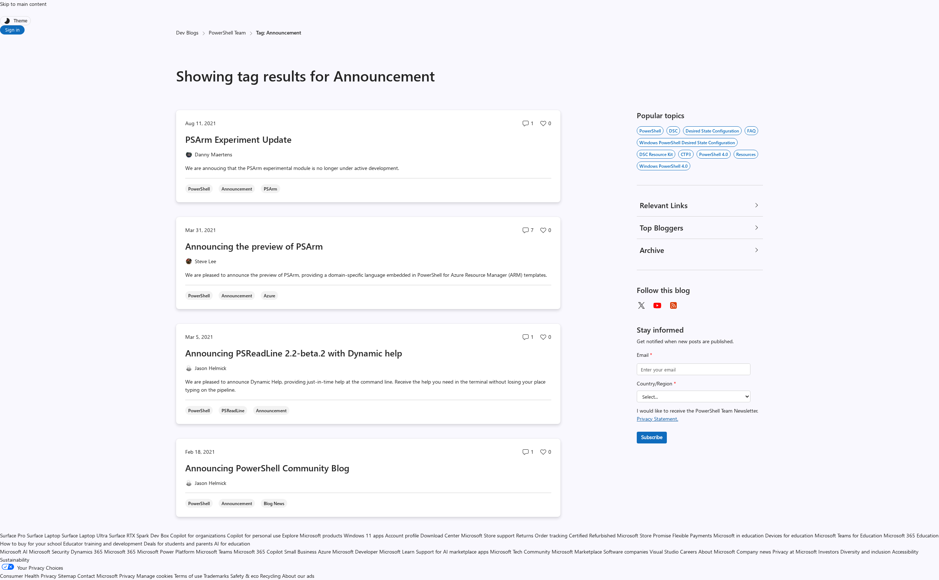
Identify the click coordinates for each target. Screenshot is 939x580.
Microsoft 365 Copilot (258, 551)
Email (644, 354)
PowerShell (650, 131)
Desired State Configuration (712, 131)
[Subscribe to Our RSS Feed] (673, 305)
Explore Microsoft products (312, 535)
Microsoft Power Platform (165, 551)
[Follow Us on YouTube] (657, 305)
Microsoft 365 (120, 551)
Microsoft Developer (355, 551)
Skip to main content (23, 3)
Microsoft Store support (488, 535)
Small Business (300, 551)
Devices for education (789, 535)
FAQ (751, 131)
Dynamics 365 (87, 551)
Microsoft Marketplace (577, 551)
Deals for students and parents (178, 543)
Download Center (440, 535)
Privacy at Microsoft (794, 551)
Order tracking (551, 535)
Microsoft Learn (396, 551)
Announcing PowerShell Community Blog (267, 468)
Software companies (625, 551)
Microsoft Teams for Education (848, 535)
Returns (524, 535)
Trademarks (216, 575)
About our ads (298, 575)
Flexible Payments (692, 535)
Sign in (12, 29)
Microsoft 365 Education (911, 535)
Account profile (402, 535)
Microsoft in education (738, 535)
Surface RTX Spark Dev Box (139, 535)
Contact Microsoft (97, 575)
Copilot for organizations (198, 535)
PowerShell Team (227, 32)
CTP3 (686, 154)
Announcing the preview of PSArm (254, 246)
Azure (324, 551)
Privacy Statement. (657, 418)
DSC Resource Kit (656, 154)
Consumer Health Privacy (28, 575)
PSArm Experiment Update (238, 139)
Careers (688, 551)
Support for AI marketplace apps (452, 551)
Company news (754, 551)
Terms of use (188, 575)
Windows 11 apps (364, 535)
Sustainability (14, 559)
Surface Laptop (43, 535)
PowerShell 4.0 (713, 154)
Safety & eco (244, 575)
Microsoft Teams (214, 551)
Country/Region (656, 383)
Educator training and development (102, 543)
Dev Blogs (187, 32)
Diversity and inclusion (865, 551)
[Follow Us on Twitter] (641, 305)
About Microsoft (716, 551)
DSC (673, 131)
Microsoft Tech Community (520, 551)
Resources (746, 154)
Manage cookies (154, 575)
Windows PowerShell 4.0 (663, 166)
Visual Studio (664, 551)
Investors (828, 551)
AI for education (232, 543)
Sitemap (67, 575)
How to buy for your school (31, 543)
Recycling (270, 575)
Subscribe (651, 437)
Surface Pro (12, 535)
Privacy (127, 575)
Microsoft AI (14, 551)
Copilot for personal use (254, 535)
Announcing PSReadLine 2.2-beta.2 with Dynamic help (293, 353)
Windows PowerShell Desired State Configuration (687, 142)
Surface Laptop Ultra (84, 535)
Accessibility (905, 551)
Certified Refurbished (592, 535)
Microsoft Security (49, 551)
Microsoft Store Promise (644, 535)
